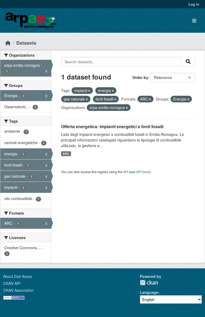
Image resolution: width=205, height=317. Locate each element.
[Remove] (89, 91)
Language (149, 292)
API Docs (142, 171)
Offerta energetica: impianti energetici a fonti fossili (112, 126)
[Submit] (188, 61)
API (125, 171)
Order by (140, 77)
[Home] (8, 42)
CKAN (149, 282)
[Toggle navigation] (194, 20)
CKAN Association (18, 290)
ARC (66, 154)
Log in (193, 4)
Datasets (26, 42)
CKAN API (11, 283)
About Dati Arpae (17, 276)
